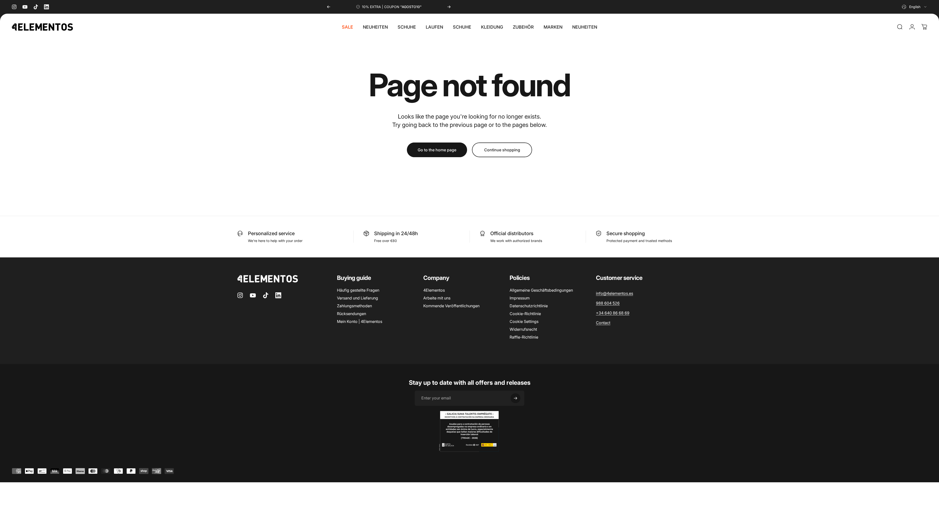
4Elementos (434, 290)
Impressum (520, 298)
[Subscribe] (515, 398)
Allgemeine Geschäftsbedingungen (541, 290)
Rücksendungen (351, 313)
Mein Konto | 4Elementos (359, 321)
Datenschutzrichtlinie (529, 305)
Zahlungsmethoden (354, 305)
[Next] (449, 7)
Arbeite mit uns (436, 298)
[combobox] (914, 7)
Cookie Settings (524, 321)
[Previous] (328, 7)
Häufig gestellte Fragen (358, 290)
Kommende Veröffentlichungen (451, 305)
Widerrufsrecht (523, 329)
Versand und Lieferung (357, 298)
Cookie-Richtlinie (525, 313)
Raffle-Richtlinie (524, 337)
